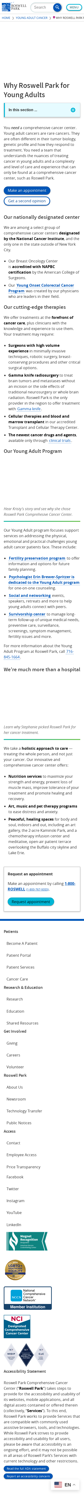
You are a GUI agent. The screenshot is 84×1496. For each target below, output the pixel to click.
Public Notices (19, 1122)
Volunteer (15, 1067)
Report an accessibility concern (28, 1476)
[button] (57, 7)
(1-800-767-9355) (37, 889)
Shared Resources (22, 1023)
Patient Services (21, 967)
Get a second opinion (27, 200)
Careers (13, 1055)
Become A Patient (22, 943)
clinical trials (60, 440)
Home (6, 18)
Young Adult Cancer (31, 18)
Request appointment (31, 901)
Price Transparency (23, 1166)
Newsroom (16, 1099)
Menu (74, 7)
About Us (15, 1087)
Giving (12, 1043)
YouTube (14, 1212)
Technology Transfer (24, 1111)
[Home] (14, 10)
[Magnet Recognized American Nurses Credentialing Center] (27, 1251)
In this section (23, 110)
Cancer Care (17, 979)
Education (15, 1011)
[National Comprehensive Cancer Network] (28, 1308)
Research (15, 999)
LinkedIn (14, 1224)
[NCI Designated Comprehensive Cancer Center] (17, 1336)
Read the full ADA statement (26, 1468)
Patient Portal (19, 955)
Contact (13, 1142)
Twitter (13, 1188)
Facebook (15, 1177)
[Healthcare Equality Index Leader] (15, 1280)
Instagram (15, 1200)
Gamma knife (29, 408)
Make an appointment (27, 190)
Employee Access (22, 1154)
